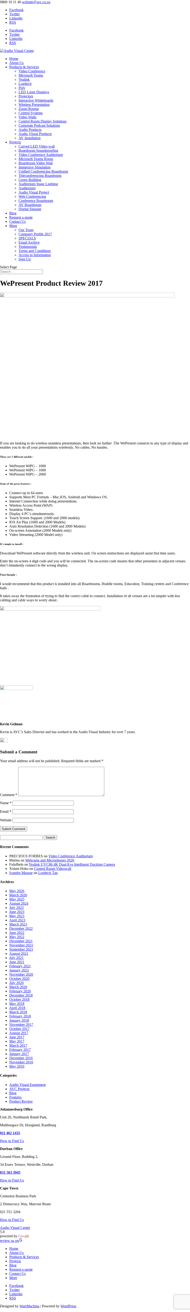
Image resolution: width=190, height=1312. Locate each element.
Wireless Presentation (34, 105)
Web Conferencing (32, 196)
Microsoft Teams (31, 75)
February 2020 (20, 991)
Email (5, 811)
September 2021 (21, 949)
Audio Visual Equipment (27, 1085)
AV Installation (30, 138)
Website (6, 820)
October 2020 (19, 979)
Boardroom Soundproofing (38, 150)
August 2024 (18, 903)
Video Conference (32, 71)
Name (6, 803)
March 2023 (18, 924)
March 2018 (18, 1012)
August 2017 (18, 1033)
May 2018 (16, 1004)
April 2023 (17, 920)
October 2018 (19, 999)
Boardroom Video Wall (36, 163)
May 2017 (16, 1041)
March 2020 (18, 987)
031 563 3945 (10, 1172)
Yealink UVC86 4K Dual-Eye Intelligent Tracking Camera (72, 864)
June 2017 (16, 1037)
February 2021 (20, 966)
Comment (8, 795)
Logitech (25, 84)
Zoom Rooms (29, 109)
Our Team (26, 230)
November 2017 (21, 1025)
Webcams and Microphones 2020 (49, 860)
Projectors (26, 96)
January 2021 (19, 970)
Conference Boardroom (36, 201)
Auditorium (27, 188)
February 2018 (20, 1016)
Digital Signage (30, 209)
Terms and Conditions (35, 251)
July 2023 (16, 908)
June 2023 (16, 912)
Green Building (30, 180)
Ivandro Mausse (21, 873)
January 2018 (19, 1020)
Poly (22, 88)
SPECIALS (27, 238)
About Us (16, 63)
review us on (9, 1241)
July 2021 (16, 958)
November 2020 (21, 974)
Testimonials (28, 247)
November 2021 (21, 945)
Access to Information (35, 255)
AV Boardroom (30, 205)
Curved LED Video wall (37, 146)
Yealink (24, 79)
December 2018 (21, 995)
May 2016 (16, 1066)
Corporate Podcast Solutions (39, 125)
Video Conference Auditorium (41, 155)
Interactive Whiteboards (36, 100)
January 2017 (19, 1054)
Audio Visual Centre (15, 1228)
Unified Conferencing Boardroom (43, 171)
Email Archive (29, 242)
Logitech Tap (48, 873)
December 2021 (21, 941)
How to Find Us (12, 1141)
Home (13, 59)
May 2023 (16, 916)
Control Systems (31, 113)
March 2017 (18, 1045)
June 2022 (16, 933)
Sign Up (25, 259)
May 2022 (16, 937)
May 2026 (16, 891)
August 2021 (18, 954)
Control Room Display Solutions (42, 121)
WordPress (68, 1306)
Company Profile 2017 (35, 234)
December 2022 (21, 928)
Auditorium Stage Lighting (38, 184)
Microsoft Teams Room (36, 159)
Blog (12, 213)
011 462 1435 (10, 1133)
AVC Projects (19, 1089)
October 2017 (19, 1029)
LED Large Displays (34, 92)
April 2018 (17, 1008)
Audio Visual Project (34, 192)
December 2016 (21, 1058)
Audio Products (30, 130)
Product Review (21, 1101)
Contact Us (17, 222)
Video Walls (27, 117)
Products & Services (24, 67)
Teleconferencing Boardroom (40, 176)
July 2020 (16, 983)
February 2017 (20, 1050)
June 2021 (16, 962)
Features (15, 1097)
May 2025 (16, 899)
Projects (15, 142)
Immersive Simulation (35, 167)
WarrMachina (29, 1306)
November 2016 (21, 1062)
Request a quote (21, 217)
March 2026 (18, 895)
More (13, 226)
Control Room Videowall (52, 869)
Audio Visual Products (35, 134)
